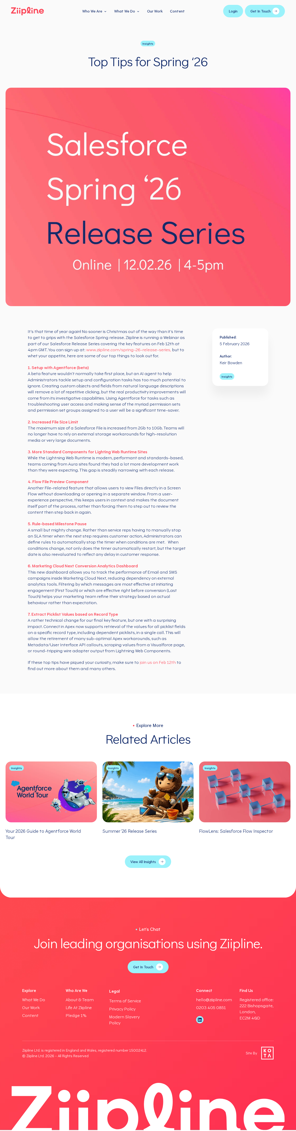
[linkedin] (200, 1019)
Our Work (155, 11)
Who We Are (92, 11)
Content (177, 11)
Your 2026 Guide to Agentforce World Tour (43, 834)
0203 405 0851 (211, 1007)
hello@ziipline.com (214, 999)
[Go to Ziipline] (27, 11)
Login (233, 11)
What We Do (124, 11)
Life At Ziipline (79, 1007)
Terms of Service (125, 1001)
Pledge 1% (76, 1015)
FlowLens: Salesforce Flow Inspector (236, 831)
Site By (251, 1053)
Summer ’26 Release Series (129, 831)
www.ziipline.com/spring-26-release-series (128, 349)
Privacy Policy (122, 1009)
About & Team (80, 999)
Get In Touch (260, 11)
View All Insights (143, 861)
